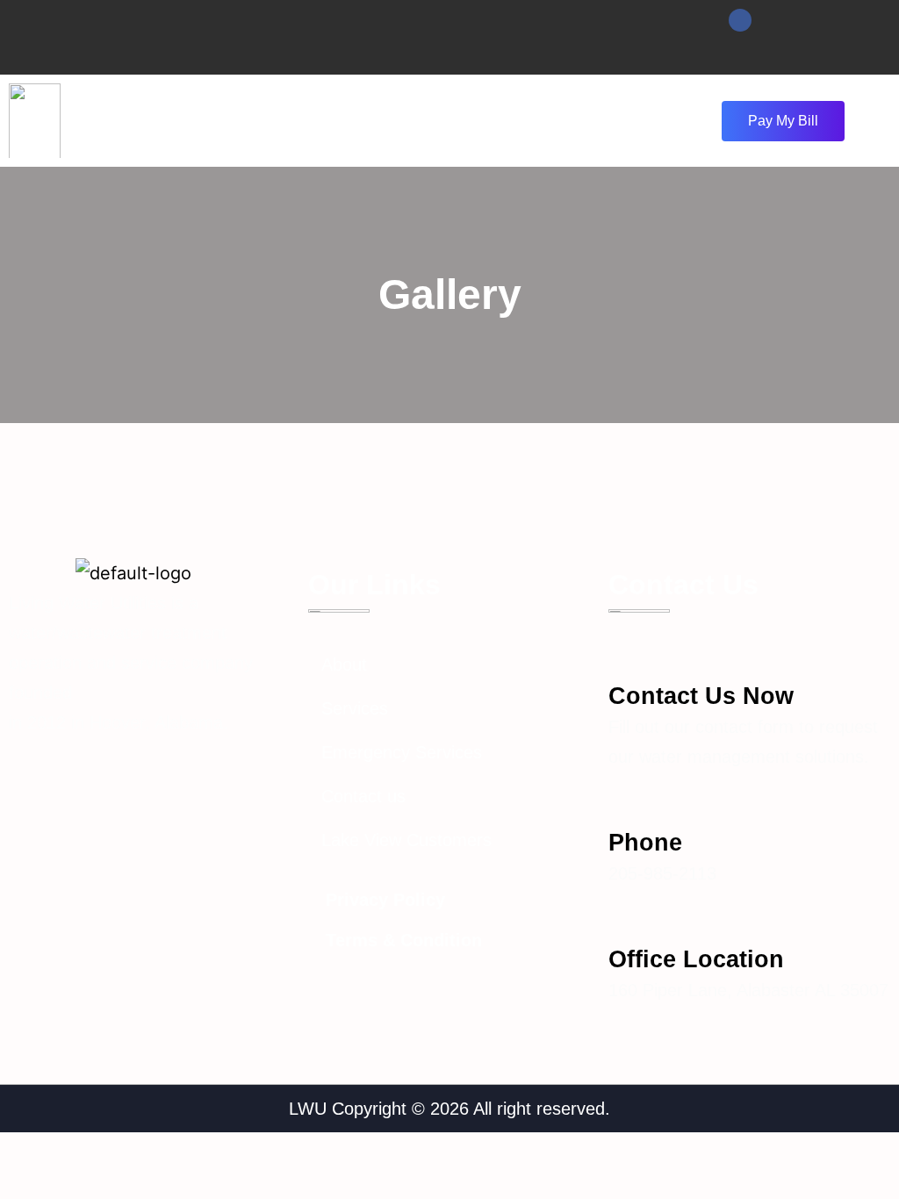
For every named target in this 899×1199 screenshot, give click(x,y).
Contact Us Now (701, 696)
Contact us (363, 796)
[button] (418, 120)
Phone (645, 842)
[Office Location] (623, 921)
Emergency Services (401, 752)
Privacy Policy (385, 899)
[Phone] (623, 804)
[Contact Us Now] (623, 657)
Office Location (696, 959)
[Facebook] (740, 20)
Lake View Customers (406, 840)
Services (354, 708)
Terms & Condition (404, 940)
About (344, 664)
